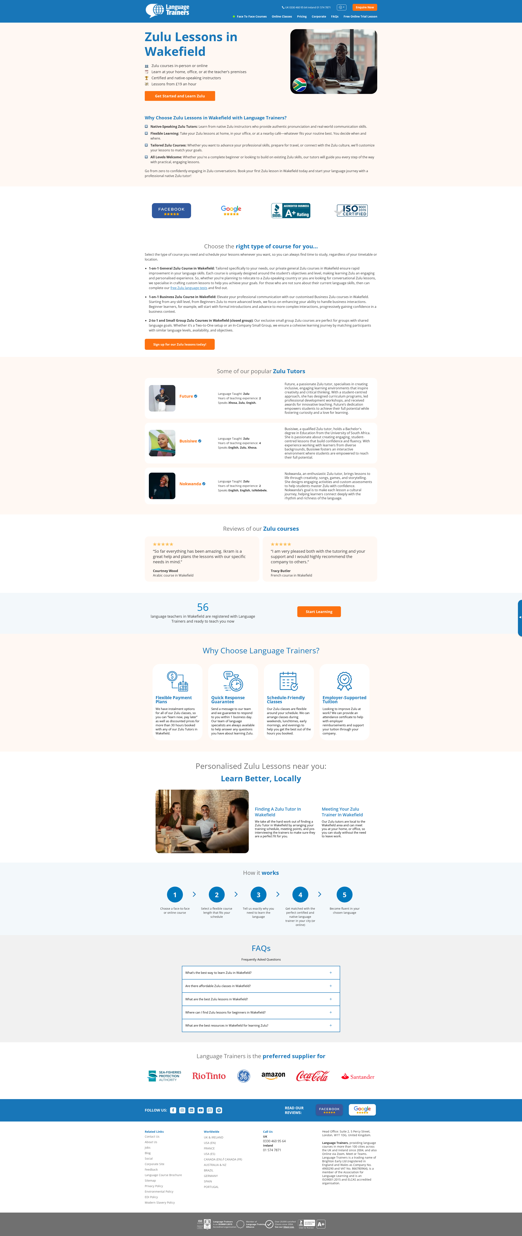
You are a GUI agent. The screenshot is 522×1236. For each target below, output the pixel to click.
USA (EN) (210, 1143)
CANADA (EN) (213, 1159)
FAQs (334, 16)
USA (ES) (209, 1154)
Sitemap (150, 1180)
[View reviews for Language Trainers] (311, 1224)
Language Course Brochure (163, 1175)
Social (149, 1158)
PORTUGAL (211, 1187)
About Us (151, 1142)
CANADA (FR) (233, 1159)
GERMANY (211, 1176)
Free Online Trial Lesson (360, 16)
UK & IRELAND (213, 1137)
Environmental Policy (159, 1191)
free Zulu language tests (188, 288)
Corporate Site (154, 1164)
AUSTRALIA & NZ (215, 1165)
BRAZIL (208, 1170)
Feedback (151, 1169)
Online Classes (282, 16)
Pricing (302, 16)
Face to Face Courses (252, 16)
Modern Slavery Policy (160, 1202)
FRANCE (209, 1148)
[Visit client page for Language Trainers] (281, 1224)
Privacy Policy (154, 1186)
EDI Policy (151, 1197)
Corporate (319, 16)
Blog (148, 1153)
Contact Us (152, 1136)
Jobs (147, 1147)
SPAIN (208, 1181)
